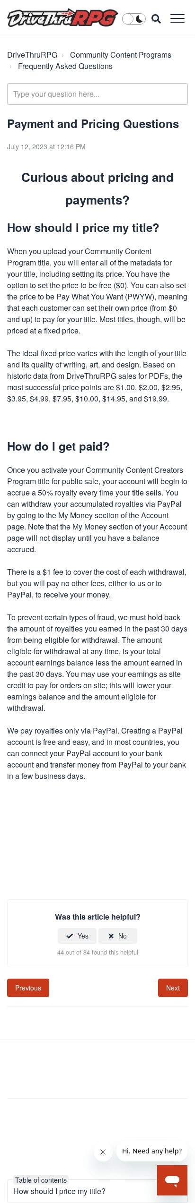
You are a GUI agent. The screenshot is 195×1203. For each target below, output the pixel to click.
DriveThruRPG (32, 54)
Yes (83, 935)
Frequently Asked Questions (65, 65)
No (122, 935)
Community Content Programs (120, 54)
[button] (177, 18)
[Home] (62, 17)
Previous (28, 987)
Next (173, 987)
